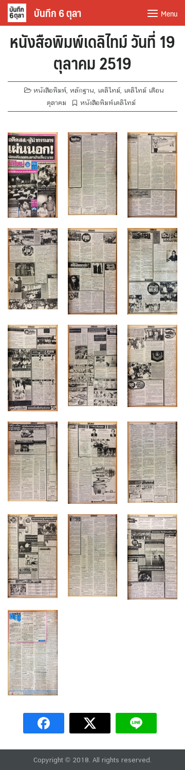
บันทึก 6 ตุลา (57, 13)
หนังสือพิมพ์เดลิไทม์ (108, 103)
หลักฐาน (82, 90)
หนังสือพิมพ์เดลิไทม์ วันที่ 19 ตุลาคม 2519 (92, 52)
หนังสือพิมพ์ (49, 90)
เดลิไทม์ (109, 90)
